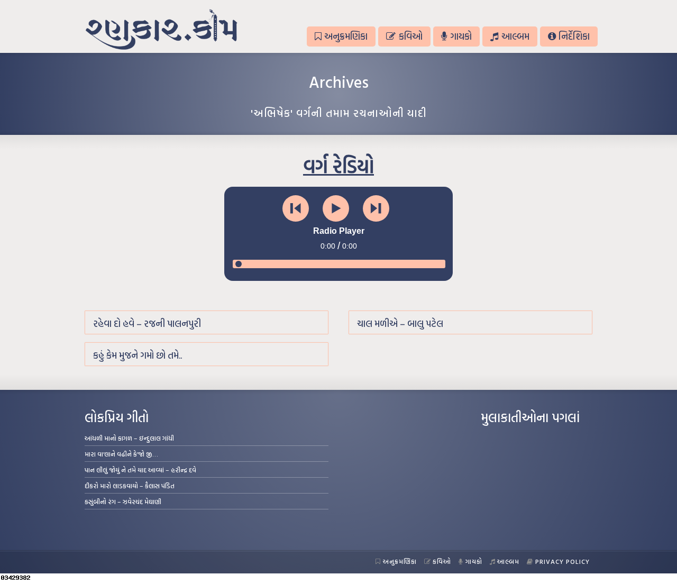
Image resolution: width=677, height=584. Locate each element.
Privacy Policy (562, 561)
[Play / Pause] (336, 208)
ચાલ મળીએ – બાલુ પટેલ (400, 323)
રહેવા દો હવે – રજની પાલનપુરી (147, 323)
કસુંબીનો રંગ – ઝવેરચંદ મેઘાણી (123, 501)
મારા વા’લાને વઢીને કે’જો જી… (121, 454)
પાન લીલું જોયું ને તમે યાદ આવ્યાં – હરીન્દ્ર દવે (140, 469)
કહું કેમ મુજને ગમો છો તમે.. (137, 355)
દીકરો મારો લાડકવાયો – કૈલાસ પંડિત (130, 485)
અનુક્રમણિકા (346, 36)
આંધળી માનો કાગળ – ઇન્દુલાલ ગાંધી (129, 438)
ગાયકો (461, 36)
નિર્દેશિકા (574, 36)
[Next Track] (376, 208)
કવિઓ (411, 36)
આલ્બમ (515, 36)
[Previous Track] (295, 208)
